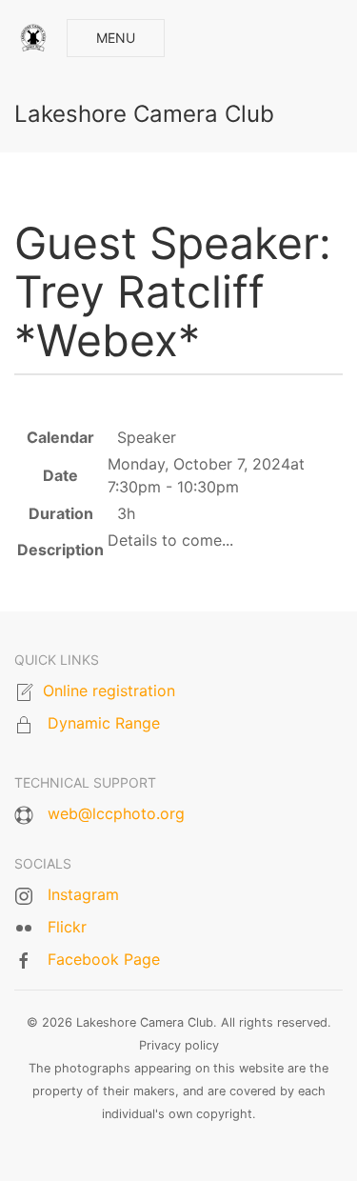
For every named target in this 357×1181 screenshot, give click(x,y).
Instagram (83, 894)
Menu (115, 38)
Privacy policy (179, 1045)
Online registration (109, 690)
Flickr (67, 926)
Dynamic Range (104, 722)
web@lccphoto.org (116, 813)
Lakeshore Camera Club (144, 114)
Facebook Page (104, 959)
